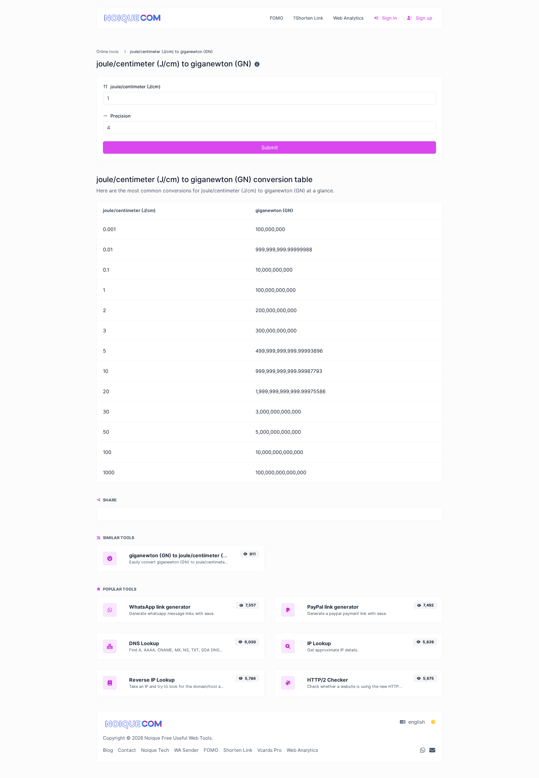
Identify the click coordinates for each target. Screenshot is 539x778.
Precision (120, 115)
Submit (269, 147)
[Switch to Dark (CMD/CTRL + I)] (433, 722)
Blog (108, 750)
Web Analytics (348, 18)
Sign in (389, 18)
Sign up (423, 18)
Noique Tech (155, 750)
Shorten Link (237, 750)
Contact (127, 750)
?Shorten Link (308, 18)
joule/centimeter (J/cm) (134, 86)
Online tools (107, 51)
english (416, 722)
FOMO (276, 18)
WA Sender (186, 750)
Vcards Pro (269, 750)
